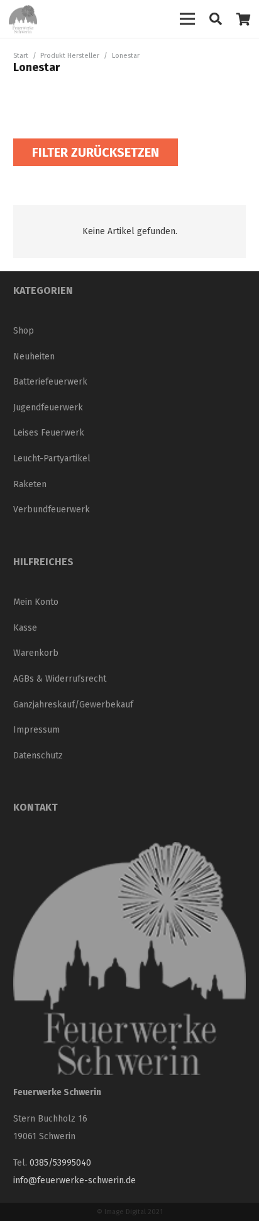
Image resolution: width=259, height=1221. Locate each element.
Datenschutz (38, 755)
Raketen (30, 484)
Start (20, 56)
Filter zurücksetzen (95, 152)
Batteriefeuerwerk (50, 381)
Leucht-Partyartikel (52, 458)
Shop (23, 330)
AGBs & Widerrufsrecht (59, 678)
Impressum (36, 729)
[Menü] (187, 19)
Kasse (25, 627)
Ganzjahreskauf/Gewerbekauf (73, 704)
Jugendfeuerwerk (48, 407)
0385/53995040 (60, 1162)
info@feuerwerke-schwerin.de (74, 1180)
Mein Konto (35, 602)
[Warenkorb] (243, 19)
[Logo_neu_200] (23, 19)
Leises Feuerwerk (48, 432)
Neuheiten (34, 356)
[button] (215, 19)
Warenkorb (35, 653)
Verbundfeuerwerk (51, 509)
